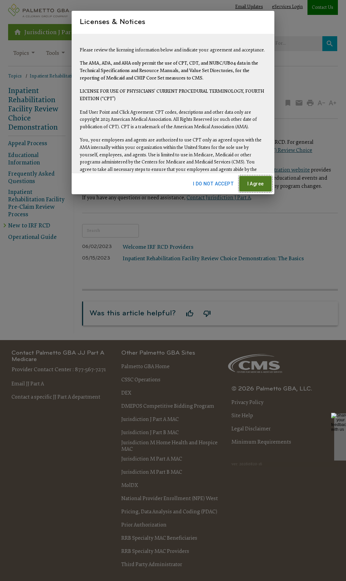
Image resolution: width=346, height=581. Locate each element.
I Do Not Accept (213, 183)
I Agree (255, 183)
